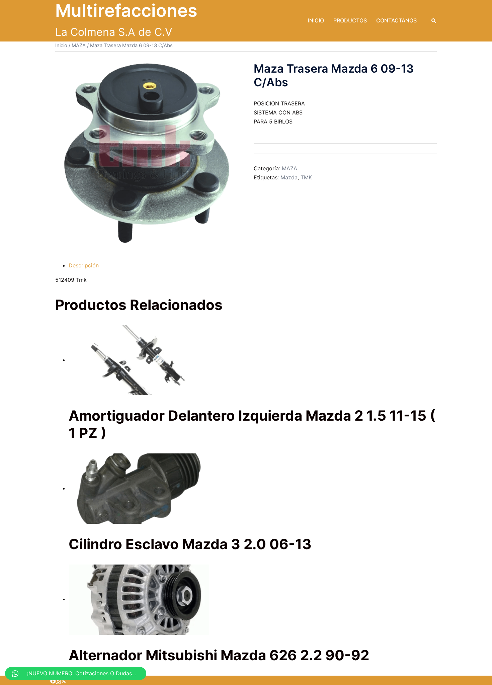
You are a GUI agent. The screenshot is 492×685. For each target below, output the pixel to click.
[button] (434, 21)
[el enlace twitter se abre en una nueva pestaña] (63, 680)
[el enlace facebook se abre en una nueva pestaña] (53, 680)
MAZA (79, 45)
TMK (306, 177)
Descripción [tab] (84, 265)
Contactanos (396, 20)
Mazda (289, 177)
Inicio (316, 20)
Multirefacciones (126, 10)
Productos (350, 20)
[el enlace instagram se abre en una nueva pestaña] (58, 680)
